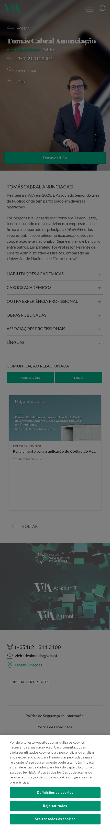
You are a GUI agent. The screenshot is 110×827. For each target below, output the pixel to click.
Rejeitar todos (55, 806)
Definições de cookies (55, 792)
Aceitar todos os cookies (55, 819)
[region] (55, 781)
